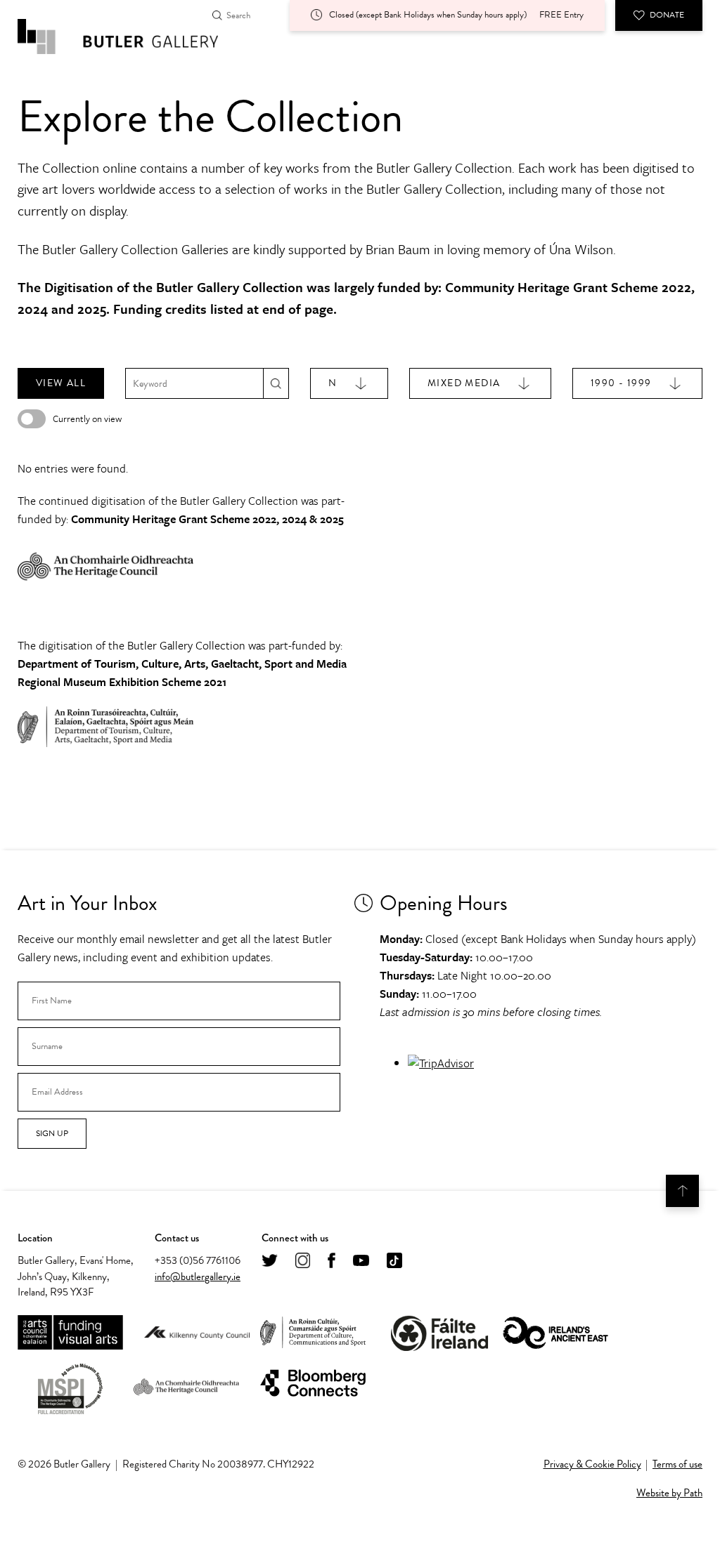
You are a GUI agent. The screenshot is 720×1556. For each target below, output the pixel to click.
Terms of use (677, 1464)
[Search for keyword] (276, 383)
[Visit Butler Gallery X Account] (270, 1261)
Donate (667, 14)
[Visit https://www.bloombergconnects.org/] (313, 1383)
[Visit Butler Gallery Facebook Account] (331, 1261)
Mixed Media (464, 383)
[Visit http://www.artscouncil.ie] (70, 1333)
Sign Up (52, 1133)
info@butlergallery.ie (197, 1276)
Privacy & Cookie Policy (592, 1464)
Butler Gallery (134, 36)
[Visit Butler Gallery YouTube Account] (361, 1261)
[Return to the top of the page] (682, 1191)
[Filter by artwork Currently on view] (32, 418)
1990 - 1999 (621, 383)
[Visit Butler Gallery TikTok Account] (394, 1261)
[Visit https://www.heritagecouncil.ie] (186, 1384)
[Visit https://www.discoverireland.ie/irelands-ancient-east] (555, 1334)
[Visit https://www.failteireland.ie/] (439, 1333)
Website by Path (669, 1493)
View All (61, 383)
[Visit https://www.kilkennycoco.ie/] (197, 1333)
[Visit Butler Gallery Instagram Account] (302, 1261)
